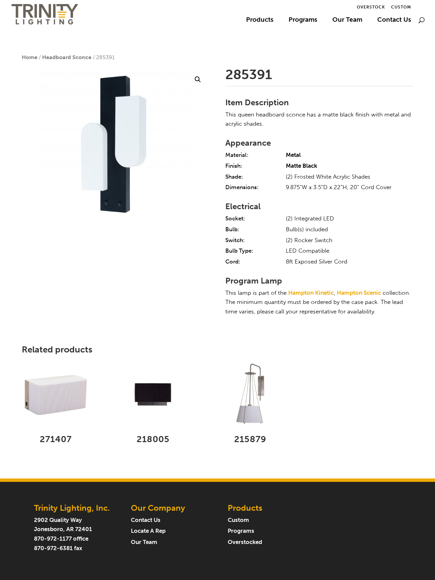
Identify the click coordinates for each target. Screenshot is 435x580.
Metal (293, 155)
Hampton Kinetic (311, 292)
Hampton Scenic (359, 292)
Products (260, 20)
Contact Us (394, 20)
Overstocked (245, 542)
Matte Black (301, 165)
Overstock (371, 7)
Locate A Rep (148, 530)
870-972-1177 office (61, 538)
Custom (401, 7)
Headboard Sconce (66, 57)
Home (29, 57)
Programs (303, 20)
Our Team (347, 20)
